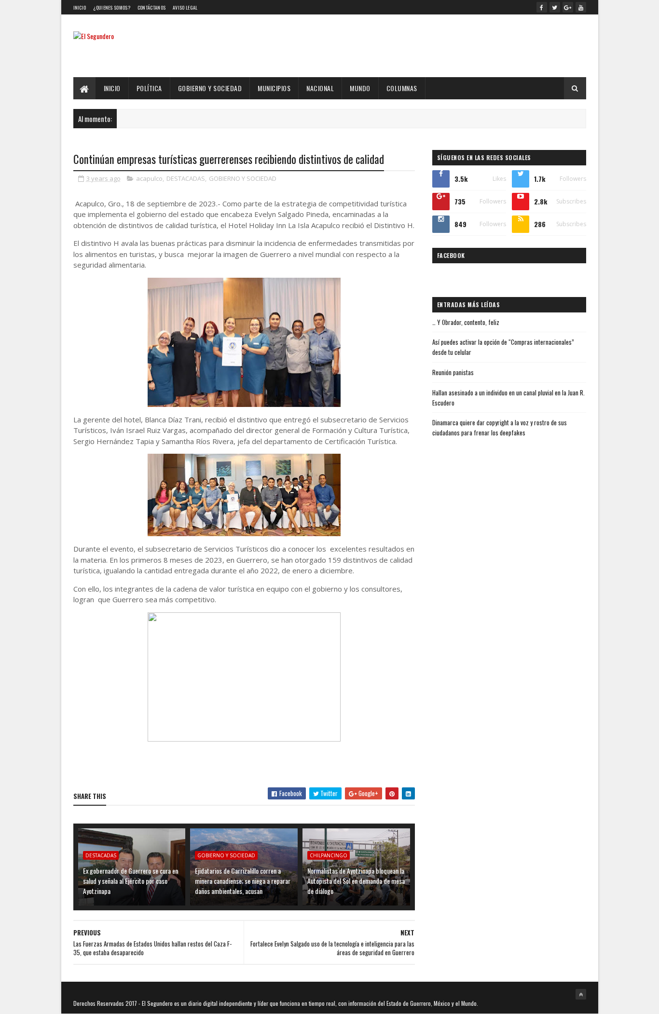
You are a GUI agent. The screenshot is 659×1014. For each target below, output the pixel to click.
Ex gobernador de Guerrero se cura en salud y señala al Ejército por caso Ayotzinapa (130, 880)
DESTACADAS (185, 178)
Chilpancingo (328, 855)
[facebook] (541, 7)
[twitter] (554, 7)
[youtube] (581, 7)
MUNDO (360, 88)
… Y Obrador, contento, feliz (465, 322)
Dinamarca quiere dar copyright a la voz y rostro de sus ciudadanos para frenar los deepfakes (499, 427)
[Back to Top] (581, 994)
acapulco (149, 178)
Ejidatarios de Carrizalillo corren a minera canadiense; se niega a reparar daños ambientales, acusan (242, 880)
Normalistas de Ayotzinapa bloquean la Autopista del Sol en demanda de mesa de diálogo (356, 880)
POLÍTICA (149, 88)
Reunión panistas (453, 372)
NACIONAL (320, 88)
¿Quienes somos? (111, 7)
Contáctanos (151, 7)
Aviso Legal (185, 7)
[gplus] (568, 7)
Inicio (79, 7)
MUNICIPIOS (274, 88)
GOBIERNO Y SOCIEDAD (210, 88)
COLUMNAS (401, 88)
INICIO (112, 88)
